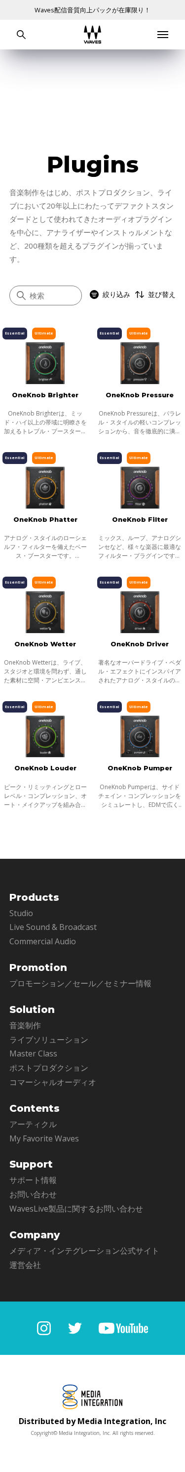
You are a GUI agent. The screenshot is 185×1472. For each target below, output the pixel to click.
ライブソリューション (48, 1039)
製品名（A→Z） (136, 373)
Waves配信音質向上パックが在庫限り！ (92, 9)
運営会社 (25, 1265)
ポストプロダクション (48, 1067)
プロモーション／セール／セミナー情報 (80, 983)
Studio (21, 913)
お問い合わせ (33, 1194)
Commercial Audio (42, 941)
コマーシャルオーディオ (52, 1082)
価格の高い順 (132, 340)
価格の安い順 (132, 356)
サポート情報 (33, 1180)
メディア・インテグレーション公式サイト (84, 1250)
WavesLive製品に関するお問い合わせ (76, 1208)
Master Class (33, 1053)
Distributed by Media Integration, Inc (92, 1421)
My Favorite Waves (44, 1138)
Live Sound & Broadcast (53, 927)
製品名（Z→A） (136, 389)
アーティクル (33, 1124)
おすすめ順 (128, 324)
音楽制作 (25, 1025)
